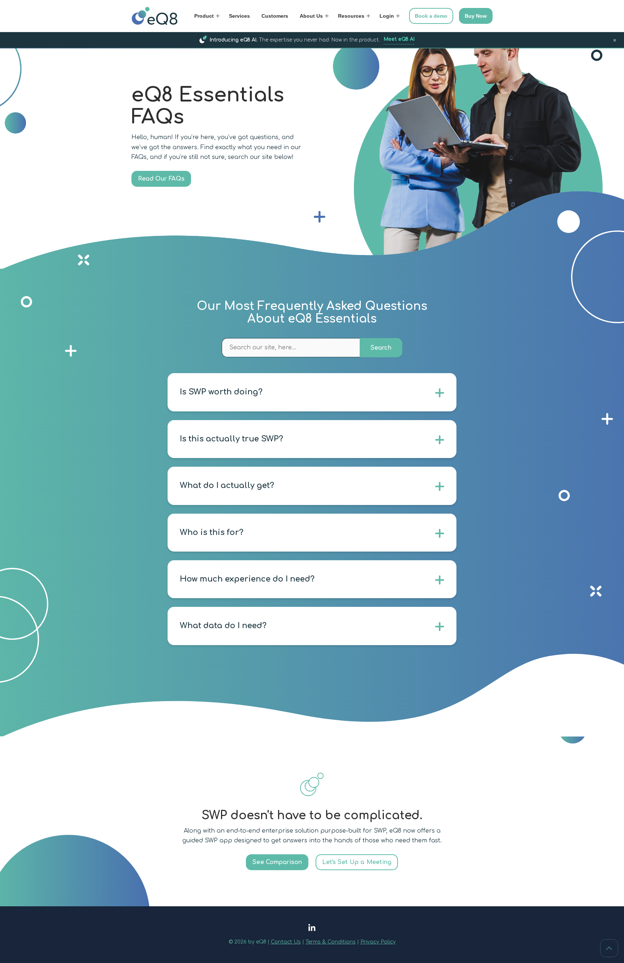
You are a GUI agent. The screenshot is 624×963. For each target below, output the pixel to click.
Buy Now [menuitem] (476, 16)
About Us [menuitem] (311, 16)
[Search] (381, 347)
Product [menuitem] (204, 16)
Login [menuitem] (387, 16)
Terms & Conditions (331, 942)
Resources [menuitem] (351, 16)
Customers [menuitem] (274, 16)
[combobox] (291, 347)
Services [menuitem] (239, 16)
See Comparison (277, 862)
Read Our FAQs (161, 179)
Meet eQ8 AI (399, 39)
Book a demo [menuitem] (431, 16)
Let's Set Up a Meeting (356, 862)
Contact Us (286, 942)
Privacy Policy (378, 942)
